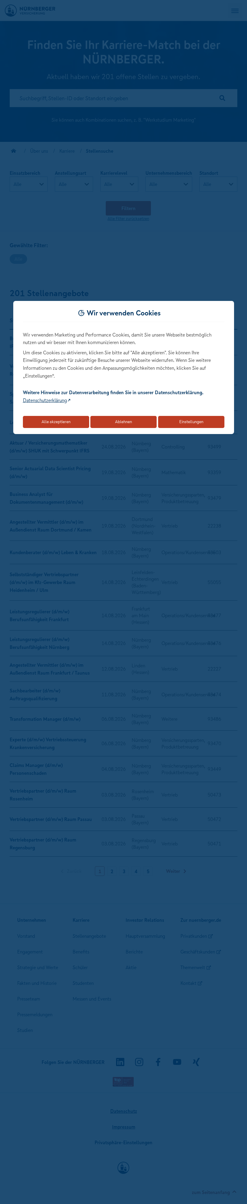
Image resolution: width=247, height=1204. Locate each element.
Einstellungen (191, 422)
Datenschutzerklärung (45, 400)
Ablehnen (123, 422)
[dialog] (123, 367)
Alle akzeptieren (56, 422)
